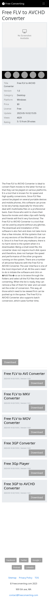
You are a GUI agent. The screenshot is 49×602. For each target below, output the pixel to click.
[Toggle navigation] (43, 3)
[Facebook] (8, 75)
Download (10, 362)
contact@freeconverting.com (23, 595)
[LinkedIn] (41, 75)
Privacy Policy (25, 577)
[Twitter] (16, 75)
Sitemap (12, 577)
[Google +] (24, 75)
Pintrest (16, 567)
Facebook (10, 560)
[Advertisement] (24, 153)
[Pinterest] (33, 75)
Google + (37, 560)
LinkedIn (30, 567)
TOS (37, 577)
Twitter (24, 560)
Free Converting (14, 3)
